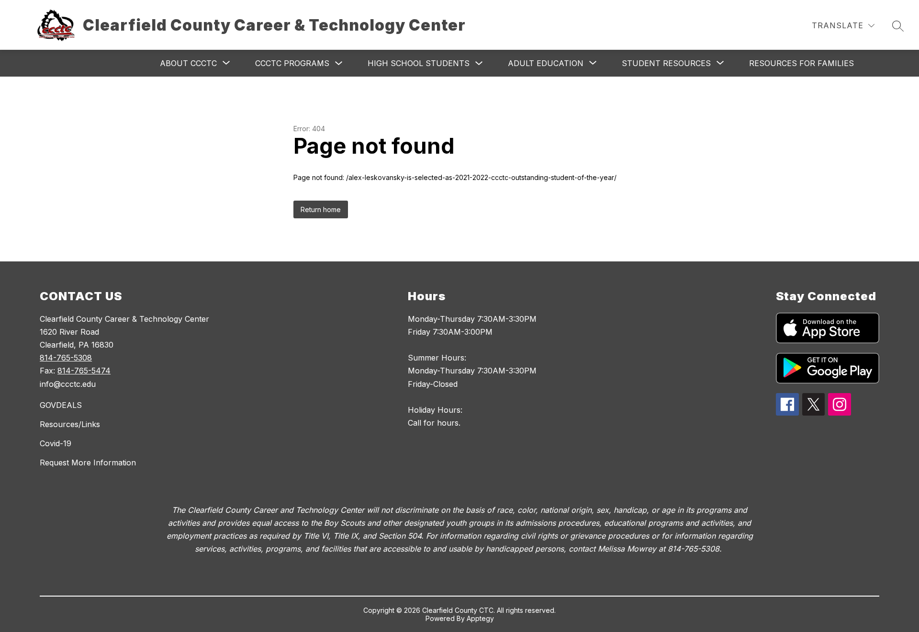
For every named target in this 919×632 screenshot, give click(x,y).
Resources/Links (70, 424)
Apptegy (480, 618)
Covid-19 (55, 443)
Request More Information (88, 462)
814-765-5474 (84, 370)
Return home (321, 209)
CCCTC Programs (292, 63)
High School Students (419, 63)
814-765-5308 (66, 357)
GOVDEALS (61, 405)
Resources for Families (801, 63)
